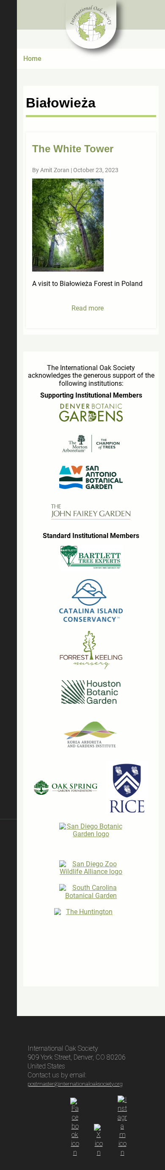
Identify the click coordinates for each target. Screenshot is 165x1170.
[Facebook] (74, 1152)
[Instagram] (122, 1152)
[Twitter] (98, 1152)
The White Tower (72, 148)
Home (32, 59)
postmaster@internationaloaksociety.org (75, 1084)
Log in (8, 1082)
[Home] (91, 24)
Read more (88, 308)
